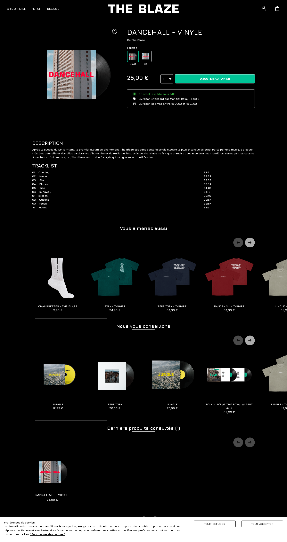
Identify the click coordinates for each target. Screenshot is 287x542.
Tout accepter (262, 523)
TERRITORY (115, 406)
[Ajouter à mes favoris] (114, 32)
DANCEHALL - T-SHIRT (229, 308)
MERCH (36, 8)
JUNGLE (57, 406)
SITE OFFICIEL (16, 8)
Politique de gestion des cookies (88, 534)
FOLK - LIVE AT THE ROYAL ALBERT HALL (229, 408)
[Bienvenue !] (143, 9)
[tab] (71, 318)
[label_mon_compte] (263, 9)
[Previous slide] (238, 242)
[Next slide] (250, 242)
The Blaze (138, 40)
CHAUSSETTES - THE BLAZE (57, 308)
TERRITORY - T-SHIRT (172, 308)
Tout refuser (214, 523)
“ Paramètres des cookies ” (47, 534)
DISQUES (53, 8)
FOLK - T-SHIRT (114, 308)
